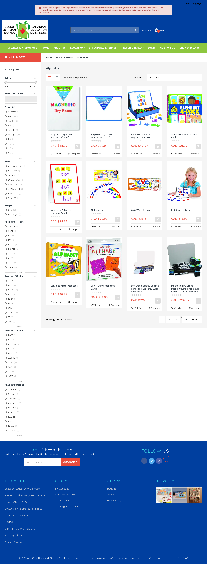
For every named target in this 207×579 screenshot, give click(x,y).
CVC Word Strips (140, 210)
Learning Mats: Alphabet (64, 285)
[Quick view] (64, 108)
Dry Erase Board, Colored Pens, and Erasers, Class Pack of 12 (145, 288)
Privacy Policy (113, 500)
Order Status (62, 500)
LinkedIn (166, 459)
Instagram (159, 461)
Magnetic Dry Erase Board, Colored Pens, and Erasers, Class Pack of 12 (185, 288)
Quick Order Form (65, 494)
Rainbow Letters (180, 210)
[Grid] (49, 77)
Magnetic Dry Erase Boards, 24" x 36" (102, 136)
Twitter (151, 461)
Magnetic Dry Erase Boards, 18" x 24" (61, 136)
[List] (56, 77)
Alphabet (17, 57)
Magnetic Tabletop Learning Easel (60, 212)
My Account (62, 488)
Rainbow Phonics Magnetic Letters (140, 136)
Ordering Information (67, 506)
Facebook (144, 461)
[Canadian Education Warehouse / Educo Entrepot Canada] (25, 30)
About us (111, 488)
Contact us (112, 494)
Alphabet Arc (98, 210)
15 (185, 319)
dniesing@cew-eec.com (28, 508)
